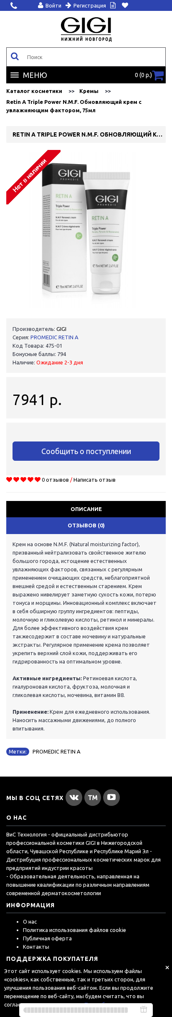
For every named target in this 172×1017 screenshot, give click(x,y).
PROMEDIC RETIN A (54, 337)
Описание (86, 509)
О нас (30, 921)
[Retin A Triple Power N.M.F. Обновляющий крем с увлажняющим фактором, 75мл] (86, 230)
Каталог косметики (34, 91)
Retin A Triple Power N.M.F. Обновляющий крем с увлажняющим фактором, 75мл (74, 106)
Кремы (89, 91)
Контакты (36, 947)
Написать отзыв (94, 480)
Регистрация (89, 5)
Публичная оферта (47, 938)
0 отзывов (55, 480)
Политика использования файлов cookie (74, 930)
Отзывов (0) (86, 525)
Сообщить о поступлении (86, 451)
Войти (53, 5)
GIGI (61, 329)
